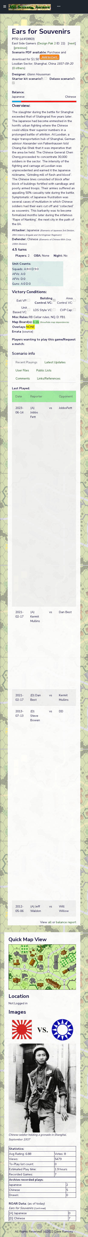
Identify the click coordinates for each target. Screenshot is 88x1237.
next (72, 43)
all (49, 922)
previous (20, 48)
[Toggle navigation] (57, 7)
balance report (66, 922)
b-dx (36, 322)
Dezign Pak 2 (47, 43)
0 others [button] (18, 68)
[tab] (26, 362)
